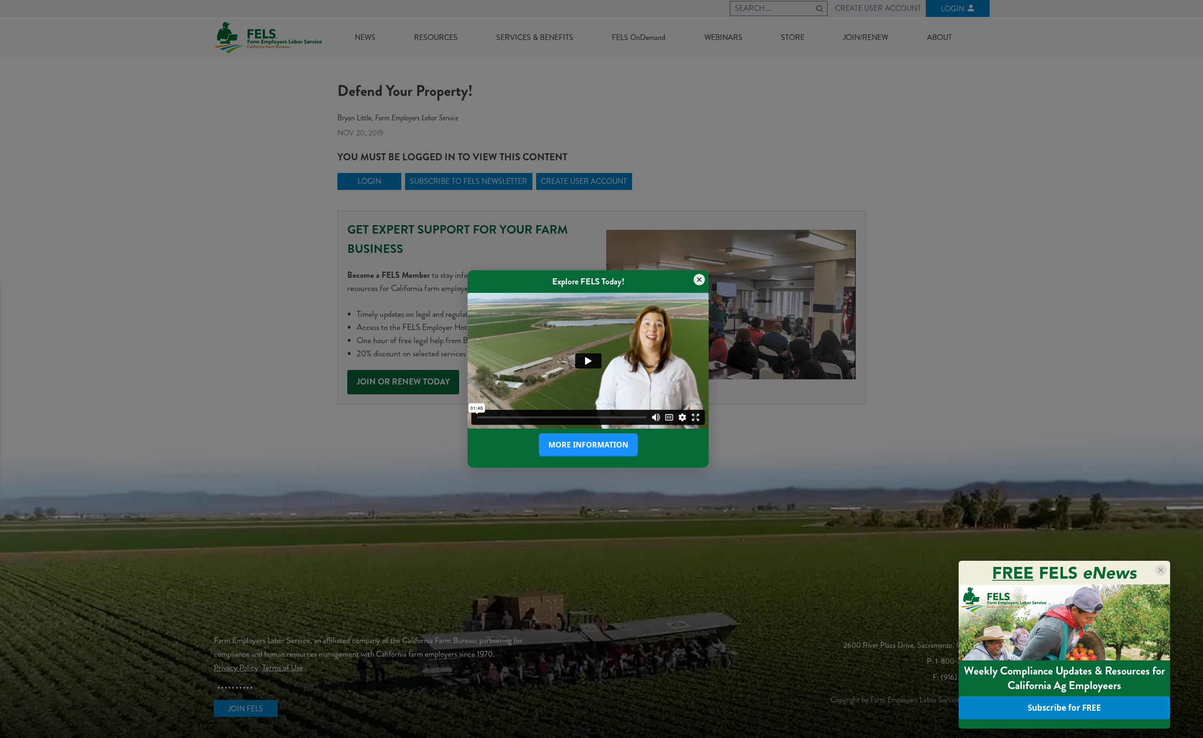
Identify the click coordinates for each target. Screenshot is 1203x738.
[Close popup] (699, 279)
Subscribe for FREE (1064, 707)
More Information (588, 445)
